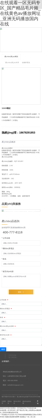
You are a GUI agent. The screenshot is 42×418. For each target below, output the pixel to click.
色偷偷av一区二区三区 (28, 417)
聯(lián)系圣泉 (17, 402)
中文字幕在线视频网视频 (23, 414)
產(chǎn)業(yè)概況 (11, 56)
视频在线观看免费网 (12, 417)
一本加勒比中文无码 (7, 414)
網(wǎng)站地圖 (27, 402)
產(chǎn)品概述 (8, 142)
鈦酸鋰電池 (26, 62)
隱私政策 (10, 402)
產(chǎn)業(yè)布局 (12, 62)
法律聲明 (4, 402)
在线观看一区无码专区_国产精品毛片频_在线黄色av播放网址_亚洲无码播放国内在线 (20, 13)
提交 (19, 292)
